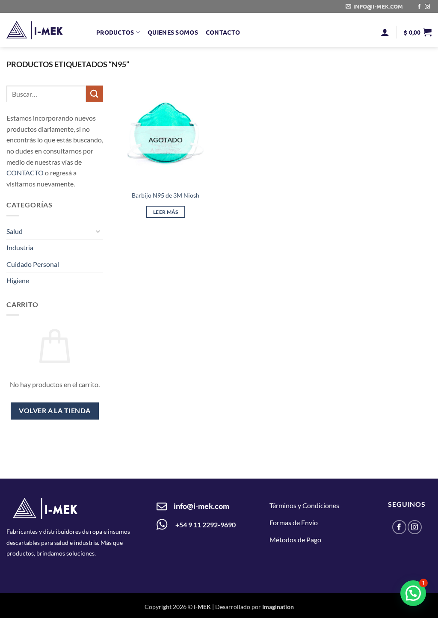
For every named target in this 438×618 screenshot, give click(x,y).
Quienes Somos (173, 32)
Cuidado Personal (32, 264)
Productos (115, 32)
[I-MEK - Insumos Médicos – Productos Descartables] (34, 30)
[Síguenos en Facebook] (419, 7)
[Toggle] (98, 231)
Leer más (165, 212)
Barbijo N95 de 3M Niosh (165, 195)
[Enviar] (94, 94)
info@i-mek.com (201, 506)
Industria (19, 248)
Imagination (278, 606)
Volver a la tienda (54, 411)
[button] (385, 32)
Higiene (17, 281)
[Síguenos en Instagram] (427, 7)
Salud (14, 231)
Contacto (223, 32)
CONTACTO (25, 173)
